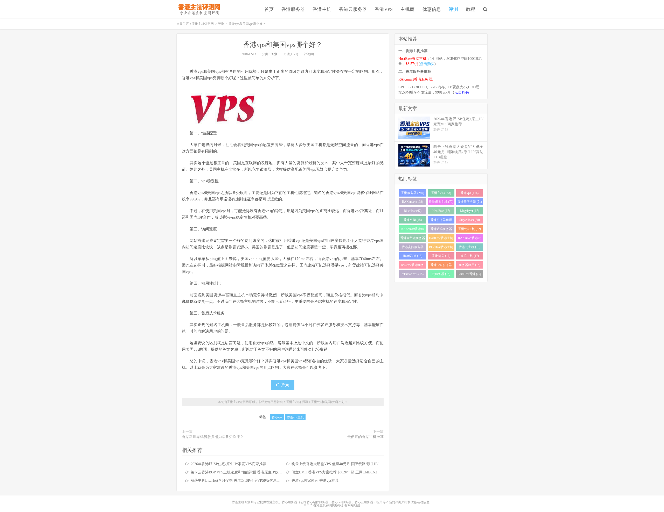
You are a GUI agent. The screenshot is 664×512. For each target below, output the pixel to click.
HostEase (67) (441, 211)
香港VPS (384, 9)
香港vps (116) (469, 193)
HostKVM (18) (412, 256)
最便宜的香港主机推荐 (365, 437)
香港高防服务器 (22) (413, 248)
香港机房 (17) (441, 256)
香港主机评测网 (198, 9)
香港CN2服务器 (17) (441, 266)
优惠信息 (431, 9)
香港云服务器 (353, 9)
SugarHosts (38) (469, 220)
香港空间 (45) (412, 220)
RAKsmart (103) (412, 202)
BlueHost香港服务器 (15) (470, 275)
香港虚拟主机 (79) (441, 202)
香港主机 (322, 9)
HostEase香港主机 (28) (441, 239)
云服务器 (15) (441, 274)
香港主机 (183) (441, 193)
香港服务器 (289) (412, 193)
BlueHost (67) (412, 211)
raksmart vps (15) (413, 274)
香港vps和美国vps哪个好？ (282, 44)
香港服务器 (293, 9)
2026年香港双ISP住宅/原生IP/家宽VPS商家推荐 (228, 464)
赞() (285, 385)
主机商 (407, 9)
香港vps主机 (295, 417)
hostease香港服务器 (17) (412, 266)
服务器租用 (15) (469, 265)
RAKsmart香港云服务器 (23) (469, 239)
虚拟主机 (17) (469, 256)
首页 (269, 9)
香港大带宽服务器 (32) (412, 239)
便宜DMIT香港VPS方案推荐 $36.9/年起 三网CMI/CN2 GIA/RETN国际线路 (351, 472)
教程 (470, 9)
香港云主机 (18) (469, 247)
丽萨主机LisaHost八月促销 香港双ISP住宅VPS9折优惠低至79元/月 (243, 480)
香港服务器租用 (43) (441, 220)
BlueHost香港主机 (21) (441, 248)
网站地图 (354, 505)
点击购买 (427, 64)
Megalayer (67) (469, 211)
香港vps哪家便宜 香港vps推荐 (315, 480)
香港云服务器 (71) (469, 202)
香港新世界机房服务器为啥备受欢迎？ (213, 437)
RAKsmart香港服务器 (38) (412, 230)
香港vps (277, 417)
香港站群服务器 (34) (441, 230)
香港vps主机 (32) (469, 229)
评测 (453, 9)
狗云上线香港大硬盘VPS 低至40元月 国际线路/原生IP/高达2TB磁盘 (345, 464)
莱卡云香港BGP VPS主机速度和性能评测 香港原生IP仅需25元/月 (242, 472)
